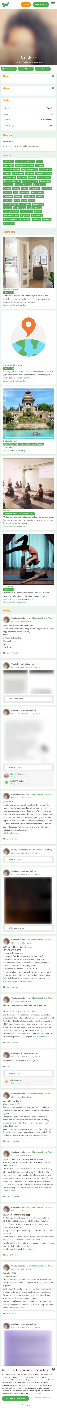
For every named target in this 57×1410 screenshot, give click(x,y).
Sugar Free (25, 216)
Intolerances (29, 196)
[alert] (28, 1388)
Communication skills (12, 181)
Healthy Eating (37, 193)
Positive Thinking (34, 208)
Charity (32, 177)
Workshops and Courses (25, 162)
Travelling (36, 219)
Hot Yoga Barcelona (12, 365)
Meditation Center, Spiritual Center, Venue (19, 514)
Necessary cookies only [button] (43, 1397)
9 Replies (14, 987)
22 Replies (14, 1141)
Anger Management (29, 170)
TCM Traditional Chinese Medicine (16, 219)
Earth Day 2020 (9, 1273)
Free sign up (41, 4)
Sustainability (37, 216)
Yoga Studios (9, 292)
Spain (25, 305)
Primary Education (11, 212)
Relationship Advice (43, 173)
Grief (15, 193)
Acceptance (8, 166)
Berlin (25, 62)
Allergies (39, 166)
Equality (7, 189)
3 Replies (14, 1043)
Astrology (29, 173)
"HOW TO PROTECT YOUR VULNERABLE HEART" (24, 1159)
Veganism (46, 219)
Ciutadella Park (10, 441)
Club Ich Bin (8, 586)
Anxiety (7, 173)
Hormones (8, 196)
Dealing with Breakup (23, 185)
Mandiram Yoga (10, 289)
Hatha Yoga (8, 162)
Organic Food (38, 204)
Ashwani (13, 1080)
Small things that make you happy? (18, 625)
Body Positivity (9, 177)
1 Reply (13, 1313)
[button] (28, 1405)
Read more (37, 1393)
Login (26, 4)
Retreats (38, 212)
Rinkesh (13, 774)
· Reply (12, 777)
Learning (40, 196)
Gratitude (7, 193)
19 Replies (14, 653)
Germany (38, 62)
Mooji (17, 200)
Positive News (19, 208)
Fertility (24, 189)
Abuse (39, 162)
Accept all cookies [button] (15, 1398)
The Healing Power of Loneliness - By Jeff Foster (24, 1005)
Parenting (7, 208)
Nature (31, 200)
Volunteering (9, 223)
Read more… (13, 833)
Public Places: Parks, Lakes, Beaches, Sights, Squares (23, 444)
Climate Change (44, 177)
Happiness (24, 193)
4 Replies (14, 839)
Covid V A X (8, 802)
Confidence (8, 185)
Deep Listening (39, 185)
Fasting (16, 189)
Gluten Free (46, 189)
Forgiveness (34, 189)
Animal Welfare (45, 170)
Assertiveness (18, 173)
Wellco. (6, 510)
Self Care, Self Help (11, 216)
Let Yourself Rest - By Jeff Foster (17, 947)
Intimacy (18, 196)
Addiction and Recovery (24, 166)
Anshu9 (13, 781)
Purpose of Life (26, 212)
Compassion (45, 181)
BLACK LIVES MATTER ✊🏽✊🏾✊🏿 (16, 1215)
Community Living (30, 181)
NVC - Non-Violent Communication (17, 204)
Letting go (7, 200)
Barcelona (7, 305)
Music (24, 200)
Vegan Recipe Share (12, 1101)
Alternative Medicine (11, 170)
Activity (6, 610)
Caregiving (22, 177)
